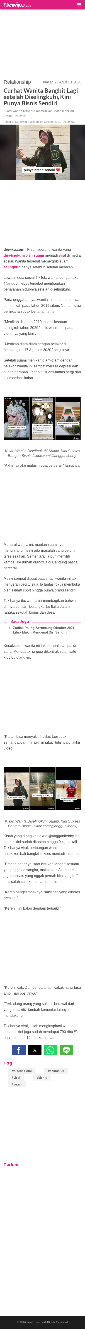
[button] (19, 1050)
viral (62, 255)
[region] (43, 42)
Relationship (17, 82)
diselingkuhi (14, 255)
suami (39, 255)
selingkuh (12, 267)
